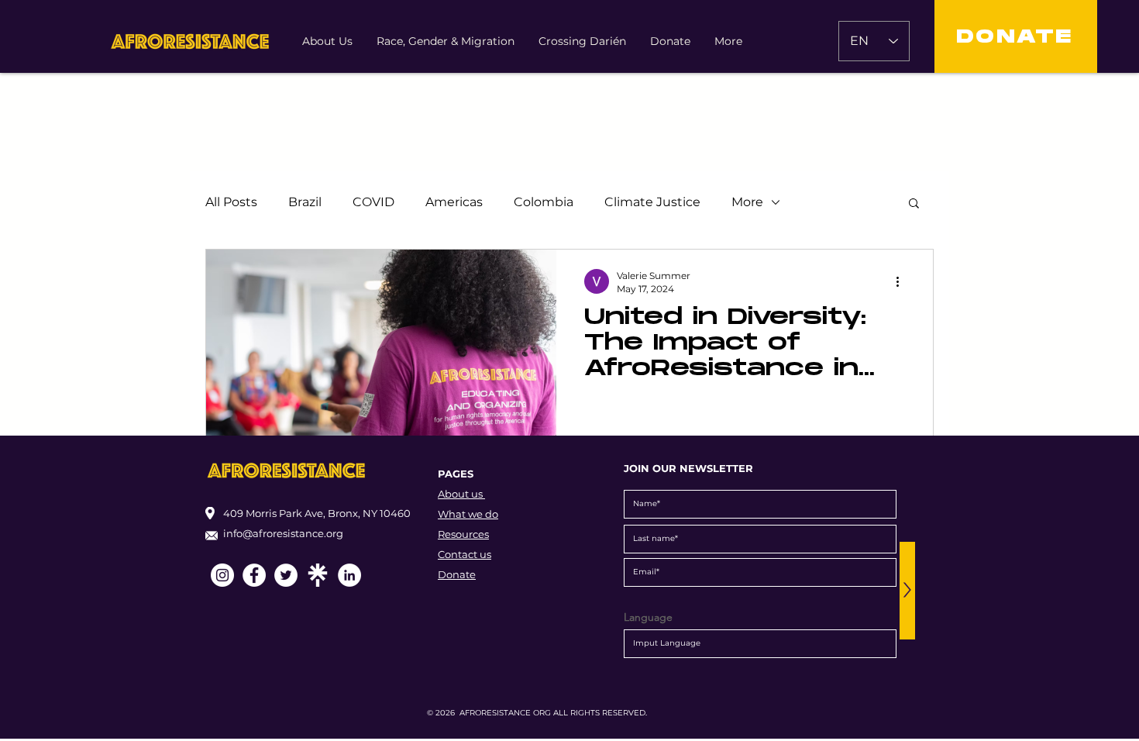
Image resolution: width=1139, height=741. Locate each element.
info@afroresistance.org (283, 533)
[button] (914, 204)
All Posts (231, 202)
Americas (454, 202)
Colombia (543, 202)
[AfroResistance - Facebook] (254, 575)
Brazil (305, 202)
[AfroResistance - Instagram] (222, 575)
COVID (373, 202)
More (747, 202)
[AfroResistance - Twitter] (286, 575)
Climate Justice (652, 202)
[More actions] (902, 281)
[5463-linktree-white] (317, 575)
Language (648, 617)
